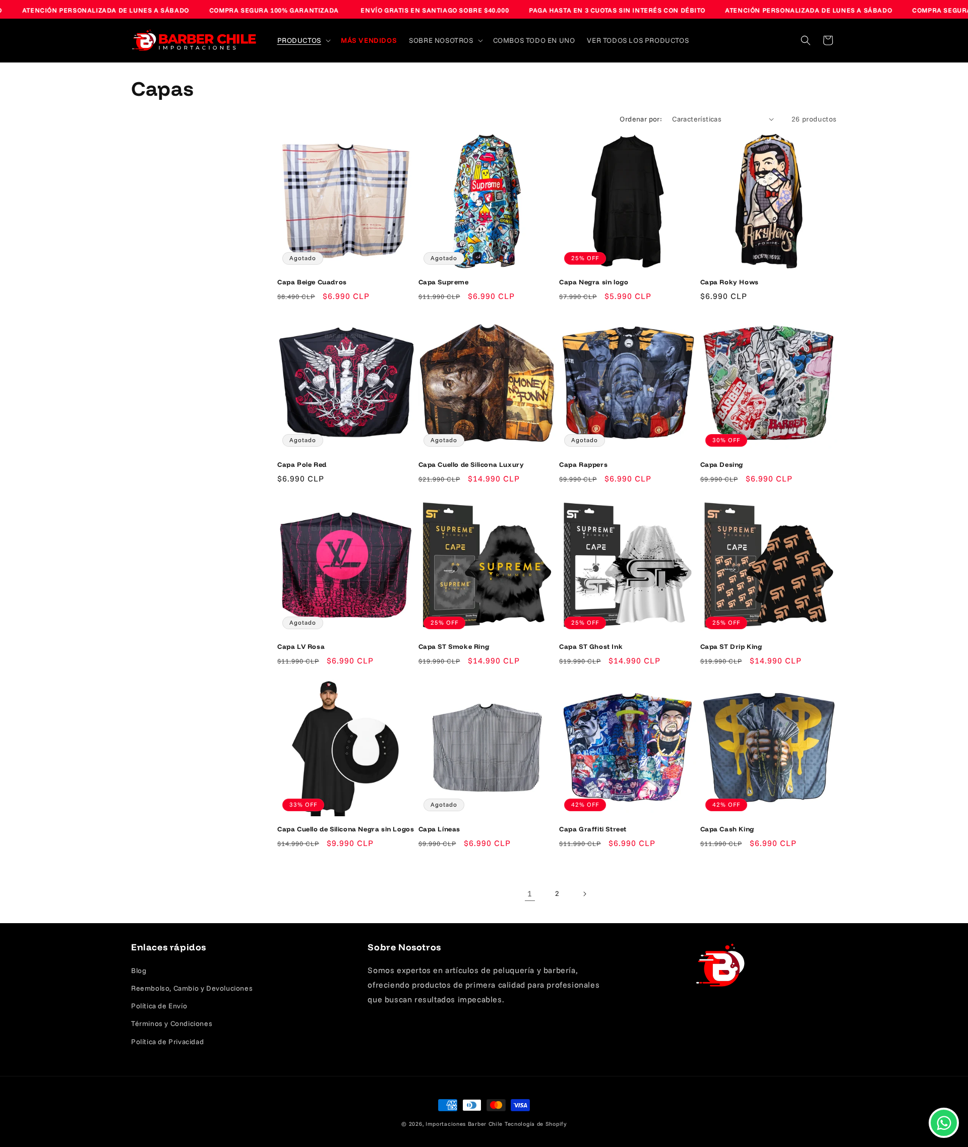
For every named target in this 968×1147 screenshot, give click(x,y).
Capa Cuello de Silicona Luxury (471, 464)
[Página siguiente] (584, 894)
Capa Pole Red (302, 464)
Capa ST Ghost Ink (591, 646)
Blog (138, 970)
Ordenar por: (641, 119)
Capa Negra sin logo (593, 282)
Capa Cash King (727, 829)
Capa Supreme (443, 282)
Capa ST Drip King (731, 646)
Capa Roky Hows (729, 282)
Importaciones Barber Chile (464, 1123)
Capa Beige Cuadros (312, 282)
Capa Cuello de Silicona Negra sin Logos (345, 829)
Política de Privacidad (167, 1041)
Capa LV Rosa (301, 646)
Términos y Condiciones (171, 1023)
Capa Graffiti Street (593, 829)
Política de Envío (159, 1005)
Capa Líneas (439, 829)
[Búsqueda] (806, 40)
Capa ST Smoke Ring (454, 646)
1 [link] (529, 893)
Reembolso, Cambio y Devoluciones (192, 988)
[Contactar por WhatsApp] (944, 1123)
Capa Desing (722, 464)
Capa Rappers (583, 464)
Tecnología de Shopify (536, 1123)
